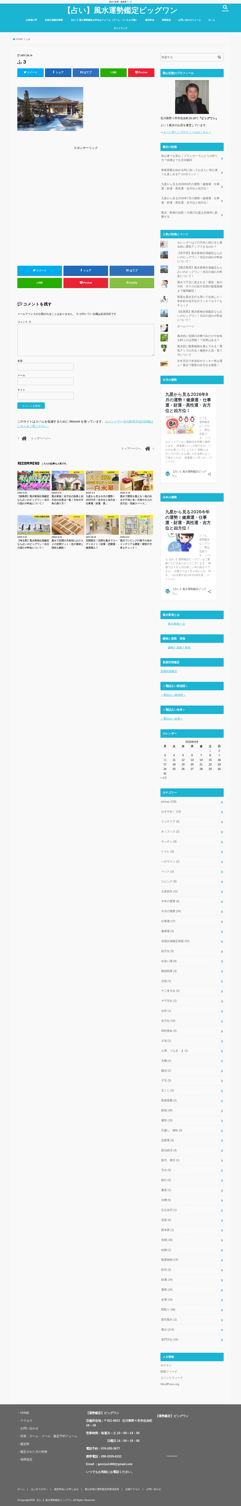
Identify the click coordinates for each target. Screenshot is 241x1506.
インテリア (170, 821)
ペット (167, 871)
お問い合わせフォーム (189, 20)
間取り (168, 1309)
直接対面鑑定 (168, 671)
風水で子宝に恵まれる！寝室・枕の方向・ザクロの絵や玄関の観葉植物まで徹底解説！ (199, 286)
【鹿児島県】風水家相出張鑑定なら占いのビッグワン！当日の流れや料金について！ (199, 271)
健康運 (167, 931)
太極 (166, 1060)
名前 (20, 360)
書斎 (166, 1190)
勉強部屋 (169, 971)
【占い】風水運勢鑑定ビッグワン (120, 9)
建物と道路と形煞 (179, 647)
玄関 (166, 1239)
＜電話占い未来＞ (171, 718)
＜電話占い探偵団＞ (173, 695)
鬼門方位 (169, 1339)
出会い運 (169, 961)
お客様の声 (31, 20)
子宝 (166, 1080)
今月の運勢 (171, 911)
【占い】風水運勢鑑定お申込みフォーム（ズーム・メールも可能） (104, 20)
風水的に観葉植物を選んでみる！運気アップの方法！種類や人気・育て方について (199, 350)
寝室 (166, 1120)
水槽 (166, 1200)
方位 (166, 1170)
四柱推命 (169, 1030)
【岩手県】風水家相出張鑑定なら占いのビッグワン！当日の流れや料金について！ (199, 257)
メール (21, 375)
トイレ (167, 851)
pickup (168, 801)
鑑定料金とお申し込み (66, 1489)
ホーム (211, 20)
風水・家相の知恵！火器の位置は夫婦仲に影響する (189, 214)
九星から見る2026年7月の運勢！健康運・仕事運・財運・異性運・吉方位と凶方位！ (190, 200)
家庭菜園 (169, 1100)
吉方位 (168, 1020)
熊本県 (167, 1229)
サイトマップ (120, 28)
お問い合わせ (29, 1428)
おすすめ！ (171, 811)
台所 (166, 1010)
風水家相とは (176, 623)
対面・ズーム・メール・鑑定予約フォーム (49, 1436)
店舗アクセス (132, 1489)
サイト (21, 389)
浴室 (166, 1219)
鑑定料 (24, 1444)
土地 (166, 1040)
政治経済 (169, 1150)
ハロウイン (170, 861)
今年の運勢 (170, 901)
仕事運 (168, 921)
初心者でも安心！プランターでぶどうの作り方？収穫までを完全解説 (189, 158)
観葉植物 (169, 1259)
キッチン (169, 841)
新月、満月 (170, 1160)
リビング (169, 881)
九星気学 (169, 891)
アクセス (26, 1420)
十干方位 (169, 1000)
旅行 (166, 1180)
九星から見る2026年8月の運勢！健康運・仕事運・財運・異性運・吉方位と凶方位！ (190, 186)
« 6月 (163, 777)
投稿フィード (168, 1371)
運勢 (166, 1289)
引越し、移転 (171, 1130)
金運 (166, 1299)
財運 (166, 1279)
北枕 (166, 981)
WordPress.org (169, 1384)
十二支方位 (170, 990)
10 (164, 759)
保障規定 (166, 20)
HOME (24, 1412)
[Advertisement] (85, 177)
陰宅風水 (169, 1319)
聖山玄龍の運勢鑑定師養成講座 (102, 1489)
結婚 (166, 1249)
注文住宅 (169, 1210)
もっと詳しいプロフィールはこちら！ (187, 132)
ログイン (166, 1365)
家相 (166, 1110)
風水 (167, 1329)
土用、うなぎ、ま (174, 1050)
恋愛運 (167, 1140)
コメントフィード (171, 1377)
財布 (166, 1269)
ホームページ (185, 326)
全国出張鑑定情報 (54, 20)
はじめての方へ (39, 1489)
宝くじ (167, 1090)
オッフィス (170, 831)
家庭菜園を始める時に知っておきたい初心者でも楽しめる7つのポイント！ (189, 172)
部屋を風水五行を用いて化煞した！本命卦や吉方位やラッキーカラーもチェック (199, 301)
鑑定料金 (149, 20)
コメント (24, 321)
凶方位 (167, 951)
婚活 (166, 1070)
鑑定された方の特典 (33, 1451)
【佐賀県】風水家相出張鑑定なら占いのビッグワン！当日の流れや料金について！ (199, 315)
